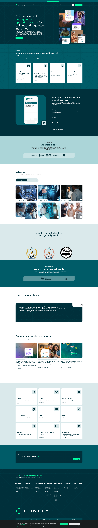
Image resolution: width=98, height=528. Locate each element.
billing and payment (42, 359)
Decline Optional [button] (74, 524)
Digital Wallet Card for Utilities (58, 496)
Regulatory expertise (28, 490)
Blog (65, 485)
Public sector (47, 495)
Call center (37, 491)
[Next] (81, 304)
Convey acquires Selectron (53, 1)
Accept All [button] (64, 524)
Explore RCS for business (58, 129)
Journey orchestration (19, 488)
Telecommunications (48, 494)
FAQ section (66, 488)
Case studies (66, 487)
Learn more (19, 217)
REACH (55, 487)
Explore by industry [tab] (33, 180)
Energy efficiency (38, 490)
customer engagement (20, 359)
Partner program (76, 490)
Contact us (78, 5)
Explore (18, 81)
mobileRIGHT (56, 492)
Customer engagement (39, 492)
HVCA (55, 497)
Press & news (76, 488)
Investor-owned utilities (49, 485)
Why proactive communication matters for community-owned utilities (48, 362)
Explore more (48, 375)
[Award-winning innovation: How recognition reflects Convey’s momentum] (71, 350)
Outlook (65, 490)
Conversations (56, 488)
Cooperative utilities (48, 488)
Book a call (75, 459)
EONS (55, 485)
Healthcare (46, 491)
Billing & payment (38, 487)
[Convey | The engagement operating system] (32, 511)
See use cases (19, 38)
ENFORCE (56, 490)
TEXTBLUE (56, 500)
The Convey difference (29, 485)
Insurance (46, 492)
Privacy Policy (23, 524)
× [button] (96, 521)
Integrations (17, 491)
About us (75, 485)
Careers (75, 487)
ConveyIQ (17, 485)
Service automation (38, 488)
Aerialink (55, 494)
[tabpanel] (49, 73)
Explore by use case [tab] (21, 180)
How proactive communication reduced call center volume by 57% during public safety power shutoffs (26, 362)
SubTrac (55, 499)
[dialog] (49, 524)
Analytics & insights (19, 490)
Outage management (38, 485)
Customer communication (20, 487)
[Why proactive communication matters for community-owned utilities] (49, 350)
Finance (46, 490)
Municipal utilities (47, 487)
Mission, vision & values (29, 488)
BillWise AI (56, 491)
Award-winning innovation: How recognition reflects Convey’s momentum (71, 362)
